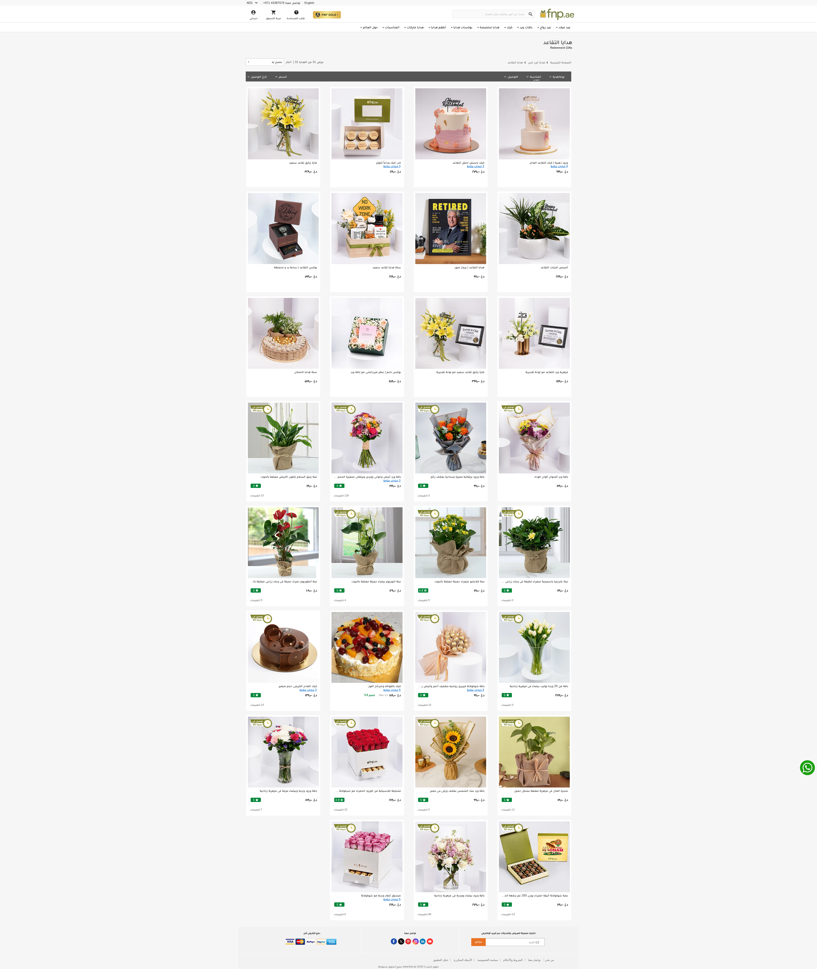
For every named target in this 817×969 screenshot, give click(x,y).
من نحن (549, 960)
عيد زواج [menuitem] (545, 27)
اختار (305, 62)
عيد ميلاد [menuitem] (564, 27)
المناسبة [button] (535, 78)
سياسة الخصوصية (487, 960)
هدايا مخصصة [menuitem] (489, 27)
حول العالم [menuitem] (370, 27)
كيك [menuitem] (509, 27)
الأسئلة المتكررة (463, 960)
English (309, 2)
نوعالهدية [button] (558, 76)
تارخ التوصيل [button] (259, 76)
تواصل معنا (534, 960)
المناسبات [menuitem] (392, 27)
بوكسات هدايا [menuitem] (462, 27)
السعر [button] (283, 76)
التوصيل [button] (513, 76)
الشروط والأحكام (513, 960)
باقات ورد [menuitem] (526, 27)
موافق (478, 941)
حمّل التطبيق (440, 960)
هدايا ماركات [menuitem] (415, 27)
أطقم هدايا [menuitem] (438, 27)
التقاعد (536, 80)
